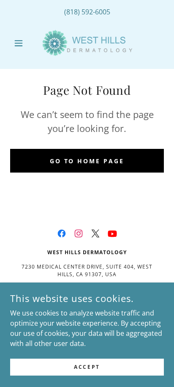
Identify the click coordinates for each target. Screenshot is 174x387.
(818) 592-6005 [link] (87, 11)
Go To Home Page (87, 161)
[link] (87, 43)
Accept (87, 367)
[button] (21, 43)
